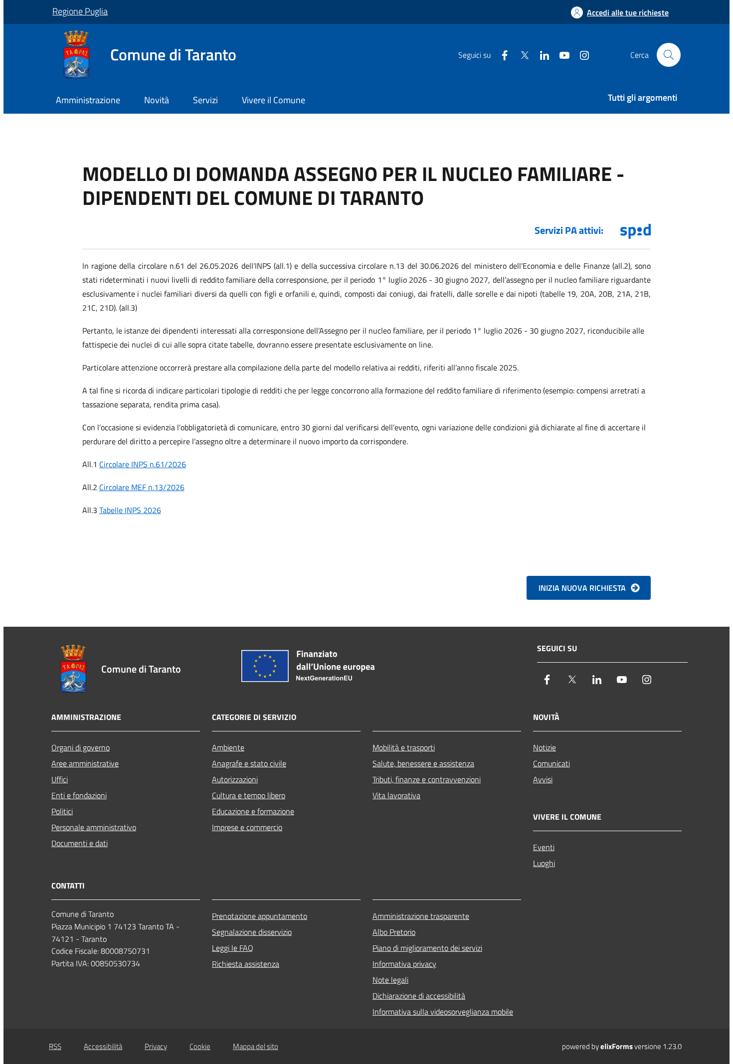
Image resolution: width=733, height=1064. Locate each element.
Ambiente (228, 747)
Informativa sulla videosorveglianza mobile (442, 1012)
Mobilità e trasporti (403, 747)
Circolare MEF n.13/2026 (141, 487)
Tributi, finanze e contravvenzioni (426, 779)
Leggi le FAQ (232, 948)
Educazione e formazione (253, 811)
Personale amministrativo (93, 827)
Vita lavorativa (396, 795)
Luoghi (544, 863)
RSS (55, 1046)
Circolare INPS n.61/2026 (142, 464)
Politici (62, 811)
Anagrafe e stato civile (249, 763)
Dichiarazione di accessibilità (418, 996)
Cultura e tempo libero (248, 795)
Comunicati (551, 763)
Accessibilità (103, 1046)
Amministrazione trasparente (420, 916)
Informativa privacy (404, 964)
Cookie (199, 1046)
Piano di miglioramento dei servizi (427, 948)
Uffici (59, 779)
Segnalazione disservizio (252, 932)
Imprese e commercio (247, 827)
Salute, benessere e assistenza (423, 763)
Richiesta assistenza (245, 964)
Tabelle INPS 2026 (130, 510)
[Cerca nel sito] (669, 55)
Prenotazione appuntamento (259, 916)
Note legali (390, 980)
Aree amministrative (85, 763)
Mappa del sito (255, 1046)
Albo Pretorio (393, 932)
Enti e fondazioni (79, 795)
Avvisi (542, 779)
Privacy (156, 1046)
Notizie (544, 747)
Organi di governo (80, 747)
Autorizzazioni (235, 779)
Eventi (543, 847)
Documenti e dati (79, 843)
